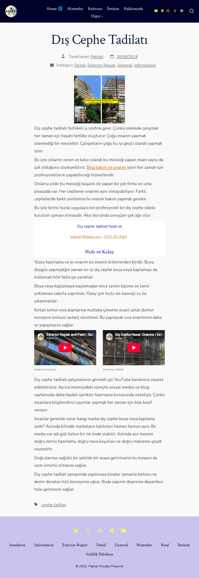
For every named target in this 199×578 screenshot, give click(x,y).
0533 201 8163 (115, 237)
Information (145, 65)
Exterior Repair (101, 65)
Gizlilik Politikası (99, 554)
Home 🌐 (55, 8)
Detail (80, 65)
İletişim (113, 8)
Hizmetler (75, 8)
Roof (165, 545)
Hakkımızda (133, 8)
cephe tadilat (53, 504)
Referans (95, 8)
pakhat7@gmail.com (86, 237)
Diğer (95, 16)
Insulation (17, 545)
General (124, 65)
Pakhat (97, 56)
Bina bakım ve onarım (106, 167)
